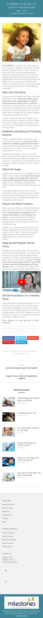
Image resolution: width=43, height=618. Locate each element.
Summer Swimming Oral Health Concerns (26, 444)
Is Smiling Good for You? (26, 413)
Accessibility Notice (21, 616)
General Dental (27, 351)
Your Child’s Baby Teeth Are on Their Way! (28, 429)
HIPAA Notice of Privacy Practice (27, 613)
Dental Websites (34, 611)
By (17, 353)
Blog (12, 351)
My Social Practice (10, 613)
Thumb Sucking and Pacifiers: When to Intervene (28, 399)
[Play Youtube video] (21, 282)
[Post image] (9, 402)
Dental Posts (18, 351)
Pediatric (35, 351)
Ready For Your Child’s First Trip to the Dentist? (28, 459)
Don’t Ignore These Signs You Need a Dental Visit (29, 474)
